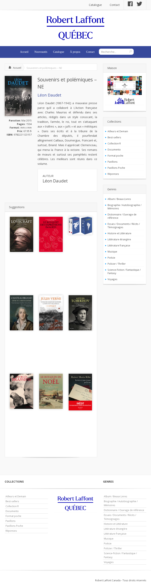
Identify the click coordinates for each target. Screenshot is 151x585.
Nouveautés (40, 51)
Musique (112, 251)
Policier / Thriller (117, 263)
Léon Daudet (49, 95)
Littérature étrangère (119, 239)
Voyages (112, 279)
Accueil (24, 51)
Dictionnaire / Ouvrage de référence (122, 216)
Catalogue (95, 5)
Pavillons (113, 161)
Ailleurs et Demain (118, 131)
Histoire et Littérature (119, 233)
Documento (114, 149)
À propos (75, 51)
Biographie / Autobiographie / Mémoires (124, 206)
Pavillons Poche (116, 167)
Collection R (114, 143)
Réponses (113, 173)
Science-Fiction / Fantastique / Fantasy (124, 271)
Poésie (111, 257)
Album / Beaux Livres (119, 198)
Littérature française (119, 245)
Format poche (115, 155)
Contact (115, 5)
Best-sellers (114, 137)
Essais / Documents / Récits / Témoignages (124, 225)
